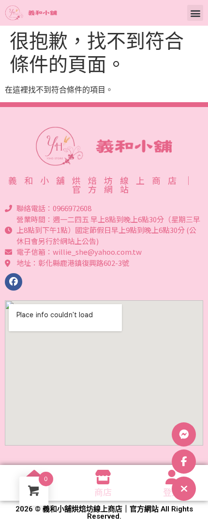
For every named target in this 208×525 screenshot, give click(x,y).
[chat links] (184, 489)
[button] (195, 13)
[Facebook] (13, 282)
